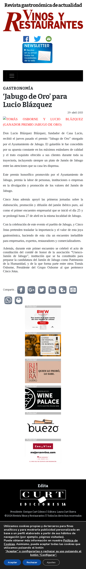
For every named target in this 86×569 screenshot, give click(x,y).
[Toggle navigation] (11, 76)
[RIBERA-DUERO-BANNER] (43, 373)
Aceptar (12, 562)
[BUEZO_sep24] (43, 426)
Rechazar (32, 562)
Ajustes (51, 562)
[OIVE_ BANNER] (43, 453)
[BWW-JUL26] (43, 320)
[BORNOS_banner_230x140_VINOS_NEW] (43, 346)
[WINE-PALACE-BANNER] (43, 400)
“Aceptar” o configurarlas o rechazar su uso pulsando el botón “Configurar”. (43, 553)
